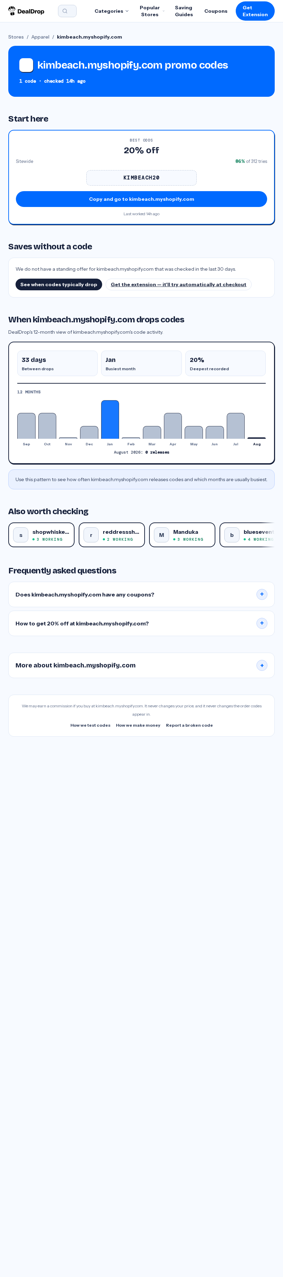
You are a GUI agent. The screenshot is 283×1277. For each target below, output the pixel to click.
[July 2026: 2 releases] (236, 426)
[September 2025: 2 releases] (26, 426)
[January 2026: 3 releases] (110, 419)
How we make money (138, 725)
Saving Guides (184, 11)
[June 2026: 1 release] (215, 432)
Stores (16, 37)
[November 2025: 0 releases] (68, 438)
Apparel (40, 37)
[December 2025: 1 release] (89, 432)
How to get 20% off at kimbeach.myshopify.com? (140, 623)
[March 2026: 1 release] (152, 432)
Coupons (215, 11)
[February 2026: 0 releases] (131, 438)
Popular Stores (150, 11)
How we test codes (90, 725)
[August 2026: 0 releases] (256, 438)
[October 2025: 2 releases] (47, 426)
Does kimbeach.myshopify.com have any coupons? (140, 594)
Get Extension (255, 11)
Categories (109, 11)
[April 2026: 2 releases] (173, 426)
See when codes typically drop (58, 284)
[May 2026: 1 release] (194, 432)
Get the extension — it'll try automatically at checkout (178, 284)
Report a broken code (189, 725)
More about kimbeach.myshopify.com (140, 665)
